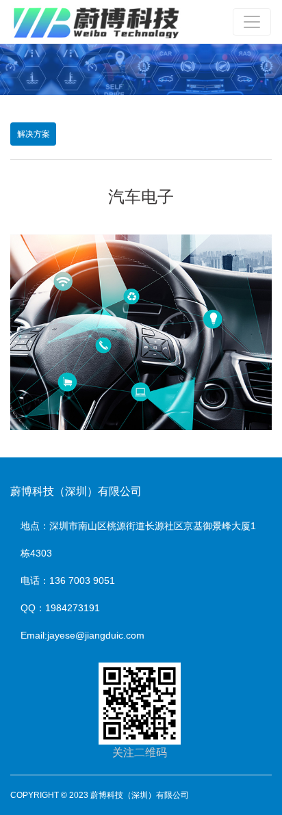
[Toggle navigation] (252, 22)
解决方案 (33, 134)
